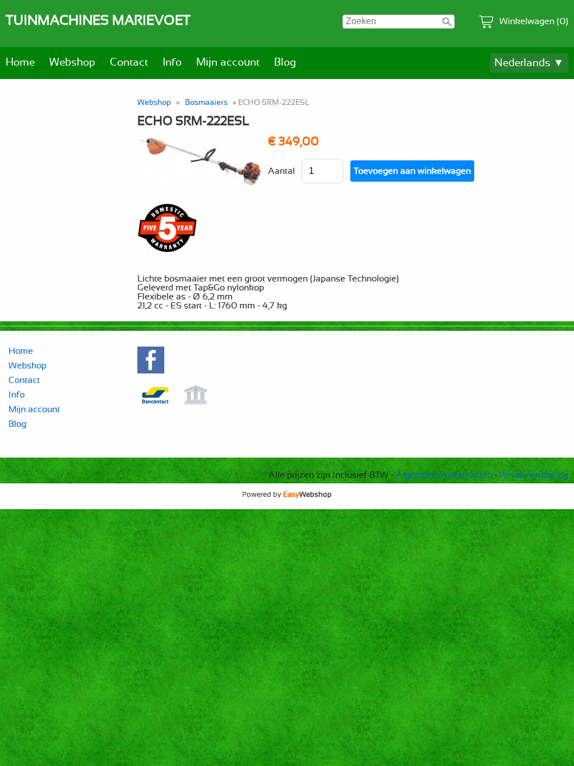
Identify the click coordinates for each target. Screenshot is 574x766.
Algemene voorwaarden (444, 474)
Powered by (287, 495)
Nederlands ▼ (529, 63)
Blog (285, 62)
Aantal (281, 171)
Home (20, 62)
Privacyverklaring (533, 474)
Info (172, 62)
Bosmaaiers (206, 102)
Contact (129, 62)
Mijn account (228, 62)
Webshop (72, 62)
